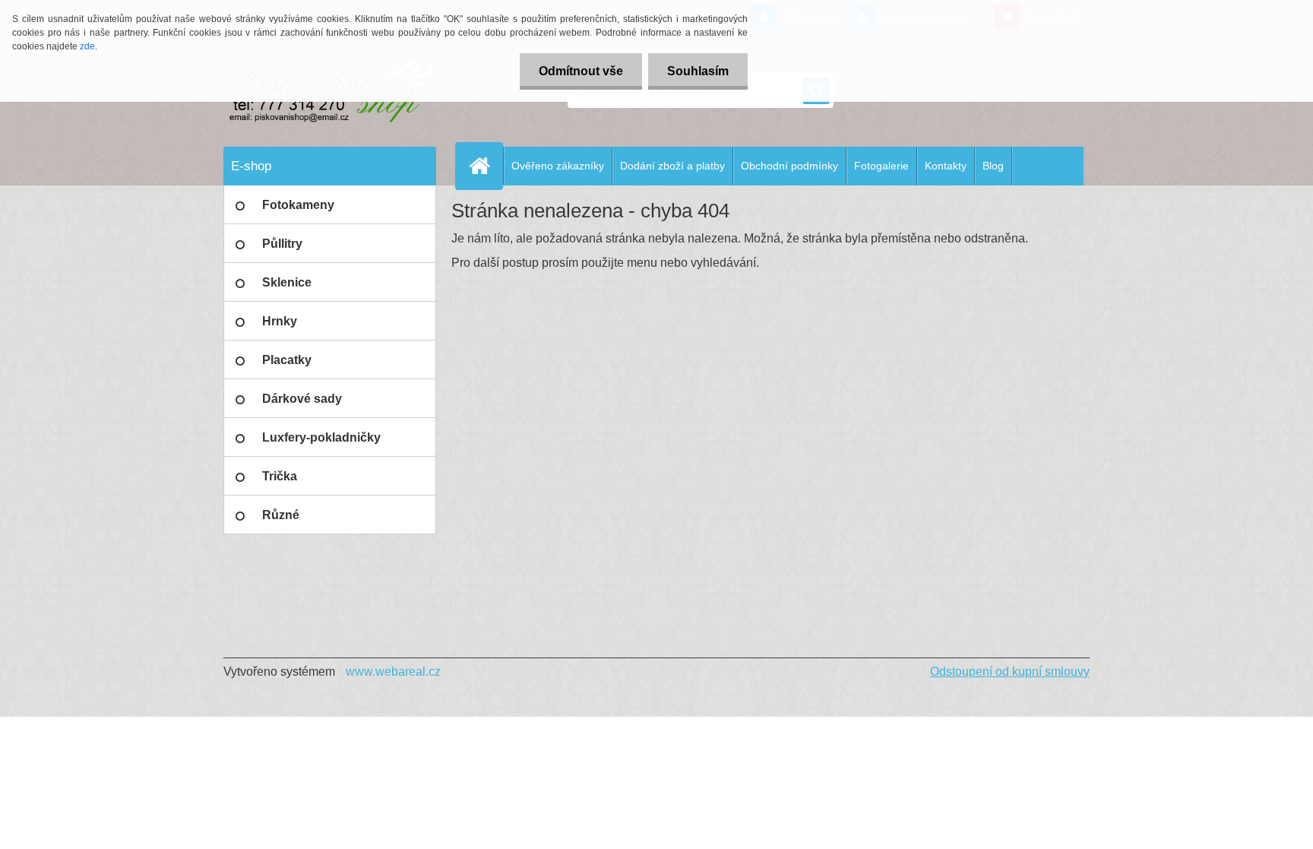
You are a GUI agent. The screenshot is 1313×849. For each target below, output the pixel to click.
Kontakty (946, 166)
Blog (993, 166)
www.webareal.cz (393, 671)
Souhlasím (698, 71)
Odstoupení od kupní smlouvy (1010, 671)
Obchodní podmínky (789, 166)
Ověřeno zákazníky (557, 166)
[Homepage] (485, 166)
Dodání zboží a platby (672, 166)
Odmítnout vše (581, 71)
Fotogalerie (881, 166)
